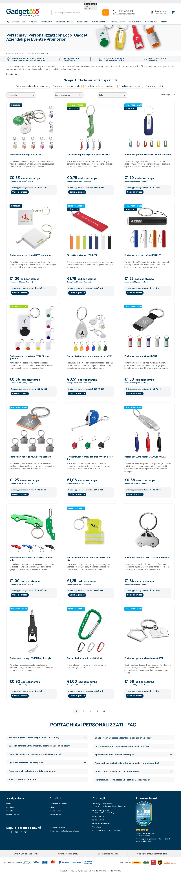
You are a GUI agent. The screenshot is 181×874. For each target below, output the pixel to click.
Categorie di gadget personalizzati (64, 831)
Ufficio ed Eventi (99, 22)
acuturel (97, 827)
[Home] (7, 22)
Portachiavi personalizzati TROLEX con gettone (29, 357)
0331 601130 (125, 11)
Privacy (52, 807)
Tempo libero (135, 22)
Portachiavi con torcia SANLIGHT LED (142, 255)
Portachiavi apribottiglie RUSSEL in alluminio (88, 154)
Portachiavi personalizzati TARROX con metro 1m (90, 458)
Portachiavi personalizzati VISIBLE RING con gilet (88, 559)
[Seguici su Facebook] (8, 832)
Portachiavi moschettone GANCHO (84, 658)
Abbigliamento (118, 22)
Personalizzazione (57, 827)
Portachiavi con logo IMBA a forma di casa (30, 456)
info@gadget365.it (102, 823)
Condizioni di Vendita (58, 803)
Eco (23, 22)
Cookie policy (55, 811)
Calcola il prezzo (19, 192)
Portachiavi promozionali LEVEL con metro (31, 255)
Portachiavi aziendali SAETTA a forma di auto (146, 557)
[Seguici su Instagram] (17, 832)
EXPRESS (15, 22)
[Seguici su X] (12, 832)
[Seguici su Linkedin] (22, 832)
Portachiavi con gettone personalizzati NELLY (89, 356)
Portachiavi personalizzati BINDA (140, 356)
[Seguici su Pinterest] (26, 832)
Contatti (9, 811)
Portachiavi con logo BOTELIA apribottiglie (31, 658)
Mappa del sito (55, 814)
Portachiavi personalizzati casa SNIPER (144, 658)
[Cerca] (105, 12)
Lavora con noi (12, 814)
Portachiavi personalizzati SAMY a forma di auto (31, 559)
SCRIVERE (33, 22)
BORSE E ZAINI (82, 22)
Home (8, 803)
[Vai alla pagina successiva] (104, 711)
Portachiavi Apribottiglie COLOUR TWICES (145, 456)
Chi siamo (10, 807)
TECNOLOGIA (46, 22)
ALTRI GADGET (151, 22)
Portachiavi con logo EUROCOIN (25, 154)
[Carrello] (172, 12)
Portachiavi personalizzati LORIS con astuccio (147, 154)
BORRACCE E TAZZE (64, 22)
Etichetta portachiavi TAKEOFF (82, 255)
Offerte (165, 22)
